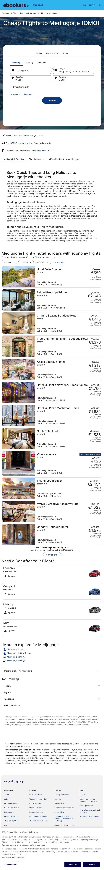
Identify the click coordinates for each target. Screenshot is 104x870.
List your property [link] (11, 803)
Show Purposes (10, 864)
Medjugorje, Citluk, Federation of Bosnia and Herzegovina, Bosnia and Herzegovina (76, 71)
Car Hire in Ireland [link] (36, 803)
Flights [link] (15, 13)
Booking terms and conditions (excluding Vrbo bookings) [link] (64, 818)
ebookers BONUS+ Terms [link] (64, 825)
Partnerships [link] (9, 812)
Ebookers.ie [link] (6, 13)
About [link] (6, 795)
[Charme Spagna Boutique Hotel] (68, 323)
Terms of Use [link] (59, 803)
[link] (52, 649)
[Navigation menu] (99, 5)
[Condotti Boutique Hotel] (68, 534)
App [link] (5, 825)
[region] (52, 849)
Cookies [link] (57, 799)
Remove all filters (58, 262)
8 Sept (62, 79)
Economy (28, 94)
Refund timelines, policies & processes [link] (89, 811)
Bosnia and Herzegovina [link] (29, 13)
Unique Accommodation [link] (38, 816)
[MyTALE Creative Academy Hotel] (68, 511)
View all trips (52, 554)
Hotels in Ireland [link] (35, 795)
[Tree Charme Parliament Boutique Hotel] (68, 346)
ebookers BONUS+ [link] (11, 821)
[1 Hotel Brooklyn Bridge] (68, 300)
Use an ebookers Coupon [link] (89, 816)
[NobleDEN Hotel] (68, 438)
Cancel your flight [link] (86, 806)
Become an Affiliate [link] (11, 808)
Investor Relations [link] (11, 816)
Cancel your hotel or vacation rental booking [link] (88, 800)
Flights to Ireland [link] (35, 808)
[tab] (39, 53)
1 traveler (14, 94)
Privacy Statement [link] (61, 795)
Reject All (73, 864)
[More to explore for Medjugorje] (52, 671)
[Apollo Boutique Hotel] (68, 369)
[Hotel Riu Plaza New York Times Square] (68, 392)
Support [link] (82, 795)
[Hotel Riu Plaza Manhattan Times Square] (68, 415)
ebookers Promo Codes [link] (38, 821)
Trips (83, 5)
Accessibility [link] (59, 812)
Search (52, 100)
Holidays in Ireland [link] (36, 812)
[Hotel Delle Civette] (68, 277)
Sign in (92, 5)
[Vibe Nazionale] (68, 463)
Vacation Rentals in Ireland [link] (39, 799)
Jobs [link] (6, 799)
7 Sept (19, 79)
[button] (52, 686)
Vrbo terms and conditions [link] (64, 808)
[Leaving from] (30, 70)
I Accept (91, 864)
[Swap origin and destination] (53, 70)
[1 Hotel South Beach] (68, 488)
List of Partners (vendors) (13, 857)
